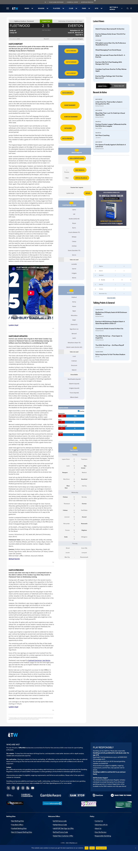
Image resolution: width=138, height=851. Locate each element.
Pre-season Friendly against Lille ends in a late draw (110, 145)
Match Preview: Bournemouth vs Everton (109, 29)
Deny (92, 848)
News (27, 8)
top (53, 328)
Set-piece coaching (102, 135)
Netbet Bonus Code (60, 825)
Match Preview (71, 51)
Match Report (71, 73)
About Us (98, 828)
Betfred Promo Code (60, 832)
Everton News (118, 86)
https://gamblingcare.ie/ (53, 783)
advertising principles (87, 2)
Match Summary (71, 62)
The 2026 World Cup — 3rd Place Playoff (109, 345)
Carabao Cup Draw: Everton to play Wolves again (110, 70)
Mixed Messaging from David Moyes (108, 50)
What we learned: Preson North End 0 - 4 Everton (110, 56)
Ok (86, 848)
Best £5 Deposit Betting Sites (21, 832)
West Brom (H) (79, 170)
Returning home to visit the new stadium (110, 354)
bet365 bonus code (60, 821)
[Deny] (135, 848)
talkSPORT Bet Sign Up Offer (63, 828)
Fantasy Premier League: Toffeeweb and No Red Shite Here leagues (110, 125)
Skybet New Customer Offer (63, 836)
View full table (111, 298)
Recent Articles (100, 92)
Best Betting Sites (17, 821)
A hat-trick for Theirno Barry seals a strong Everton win (108, 103)
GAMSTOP (104, 763)
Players (56, 8)
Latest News (98, 21)
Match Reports (67, 92)
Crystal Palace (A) (81, 178)
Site (96, 8)
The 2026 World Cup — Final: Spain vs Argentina (108, 337)
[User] (131, 8)
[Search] (127, 8)
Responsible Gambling (103, 836)
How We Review (100, 832)
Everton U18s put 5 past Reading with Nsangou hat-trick (108, 63)
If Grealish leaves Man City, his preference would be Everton (110, 44)
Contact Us (99, 821)
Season (41, 8)
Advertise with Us (101, 825)
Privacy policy (101, 848)
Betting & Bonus (114, 8)
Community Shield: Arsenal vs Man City (109, 329)
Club (71, 8)
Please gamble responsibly (56, 2)
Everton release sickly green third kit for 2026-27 (110, 35)
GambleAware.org (109, 757)
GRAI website (107, 786)
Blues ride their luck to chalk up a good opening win (110, 114)
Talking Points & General (104, 302)
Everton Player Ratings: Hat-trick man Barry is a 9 (109, 77)
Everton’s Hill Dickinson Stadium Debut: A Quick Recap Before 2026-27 (110, 322)
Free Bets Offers (17, 825)
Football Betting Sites (19, 828)
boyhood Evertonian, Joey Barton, (39, 660)
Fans (84, 8)
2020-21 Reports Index (77, 158)
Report (88, 193)
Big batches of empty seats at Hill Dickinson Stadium (111, 313)
